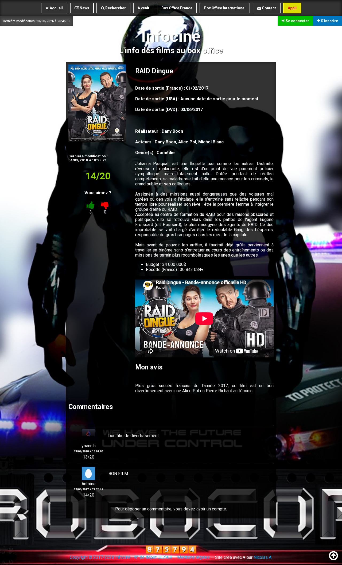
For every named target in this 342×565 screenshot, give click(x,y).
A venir (144, 8)
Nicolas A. (263, 557)
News (84, 8)
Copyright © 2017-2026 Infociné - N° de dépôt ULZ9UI (121, 557)
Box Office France (176, 8)
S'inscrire (329, 21)
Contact (268, 8)
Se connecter (297, 21)
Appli (292, 8)
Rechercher (115, 8)
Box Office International (225, 8)
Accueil (56, 8)
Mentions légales (193, 557)
